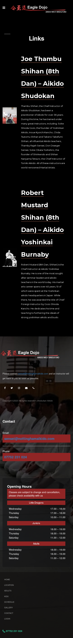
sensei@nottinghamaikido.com (33, 373)
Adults (7, 590)
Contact (8, 613)
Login (7, 618)
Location (9, 585)
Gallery (8, 607)
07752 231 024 (15, 456)
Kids (6, 596)
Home (7, 579)
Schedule (9, 601)
